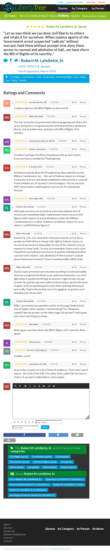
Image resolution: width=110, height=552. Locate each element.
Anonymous (34, 342)
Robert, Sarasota (37, 149)
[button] (15, 386)
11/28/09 (54, 350)
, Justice (82, 76)
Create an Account (74, 2)
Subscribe (90, 2)
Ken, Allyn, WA (36, 198)
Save (45, 427)
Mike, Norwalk (36, 116)
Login (60, 2)
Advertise (9, 531)
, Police (13, 80)
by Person (98, 8)
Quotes (63, 8)
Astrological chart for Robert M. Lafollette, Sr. (32, 495)
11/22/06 (54, 102)
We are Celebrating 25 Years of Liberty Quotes (61, 15)
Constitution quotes (42, 456)
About (7, 524)
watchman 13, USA (38, 364)
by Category (79, 8)
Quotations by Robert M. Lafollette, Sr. (65, 479)
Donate (101, 2)
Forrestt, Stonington (36, 350)
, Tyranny (21, 80)
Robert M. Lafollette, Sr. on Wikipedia (28, 489)
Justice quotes (17, 467)
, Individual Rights (63, 76)
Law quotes (33, 467)
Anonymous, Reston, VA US (42, 141)
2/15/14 (54, 364)
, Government (48, 76)
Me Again (33, 324)
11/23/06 (45, 324)
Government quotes (19, 461)
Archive (7, 528)
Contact (8, 538)
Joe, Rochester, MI (37, 102)
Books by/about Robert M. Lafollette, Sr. (29, 484)
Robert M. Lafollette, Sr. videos (68, 484)
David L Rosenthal (25, 206)
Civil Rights (14, 76)
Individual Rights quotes (45, 461)
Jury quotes (66, 461)
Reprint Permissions (14, 534)
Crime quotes (62, 456)
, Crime (37, 76)
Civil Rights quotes (19, 456)
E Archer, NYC (35, 167)
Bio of (26, 479)
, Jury (75, 76)
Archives (98, 528)
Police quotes (49, 467)
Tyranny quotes (68, 467)
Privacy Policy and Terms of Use (61, 549)
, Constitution (27, 76)
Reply (84, 102)
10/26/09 (48, 342)
